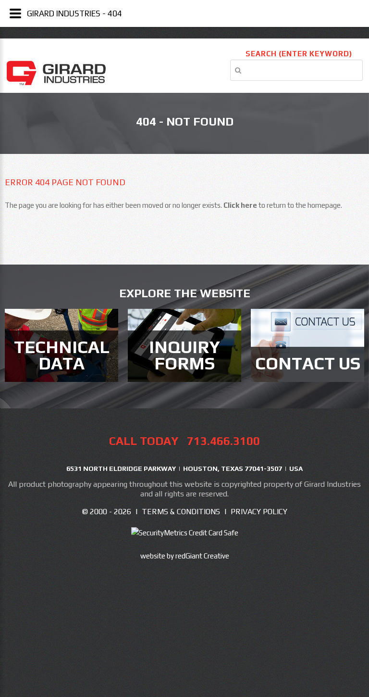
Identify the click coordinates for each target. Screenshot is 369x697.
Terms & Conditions (181, 511)
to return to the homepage (282, 205)
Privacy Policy (259, 511)
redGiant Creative (202, 556)
